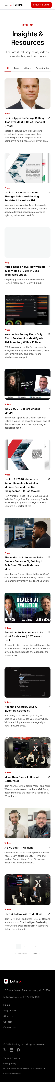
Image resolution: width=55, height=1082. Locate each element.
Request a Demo (41, 5)
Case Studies (42, 68)
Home (6, 1004)
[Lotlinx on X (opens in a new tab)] (4, 1050)
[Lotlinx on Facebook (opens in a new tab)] (18, 1050)
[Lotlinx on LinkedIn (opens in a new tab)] (11, 1050)
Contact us (9, 1027)
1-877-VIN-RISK (31, 997)
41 (36, 946)
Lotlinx (19, 4)
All (8, 68)
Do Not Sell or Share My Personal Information (24, 1068)
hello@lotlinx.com (12, 997)
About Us (8, 1016)
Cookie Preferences (12, 1073)
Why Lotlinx (9, 1010)
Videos (27, 68)
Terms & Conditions (12, 1058)
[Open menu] (6, 5)
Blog (16, 68)
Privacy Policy (9, 1063)
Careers (8, 1021)
